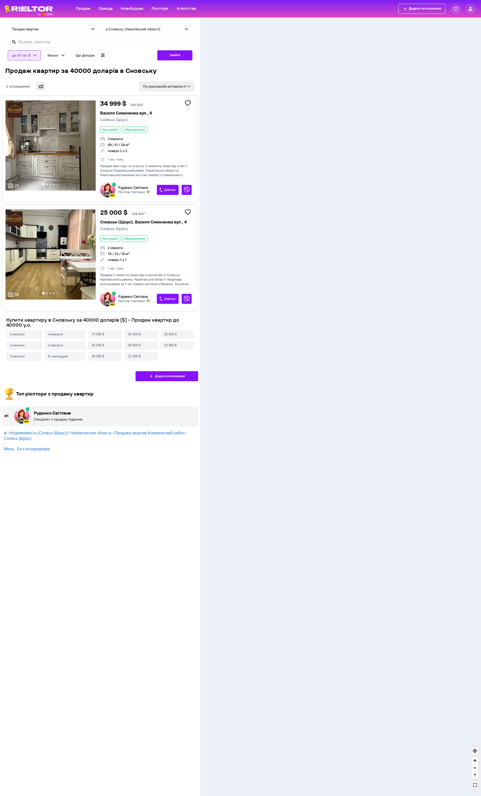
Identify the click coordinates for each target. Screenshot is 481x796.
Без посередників (33, 449)
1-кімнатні (17, 334)
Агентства (186, 9)
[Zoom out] (474, 767)
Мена (9, 449)
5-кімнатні (55, 345)
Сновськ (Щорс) (114, 119)
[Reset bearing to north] (474, 775)
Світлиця (138, 192)
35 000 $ (134, 334)
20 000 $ (170, 345)
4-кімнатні (55, 334)
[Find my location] (474, 750)
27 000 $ (134, 356)
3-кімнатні (17, 356)
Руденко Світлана (133, 188)
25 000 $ (170, 334)
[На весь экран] (474, 784)
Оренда (105, 9)
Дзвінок (170, 190)
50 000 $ (98, 345)
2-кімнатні (17, 345)
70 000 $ (98, 334)
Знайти (175, 55)
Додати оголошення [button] (425, 8)
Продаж (83, 9)
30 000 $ (134, 345)
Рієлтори (160, 9)
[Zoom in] (474, 760)
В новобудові (58, 356)
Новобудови (132, 9)
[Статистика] (41, 86)
